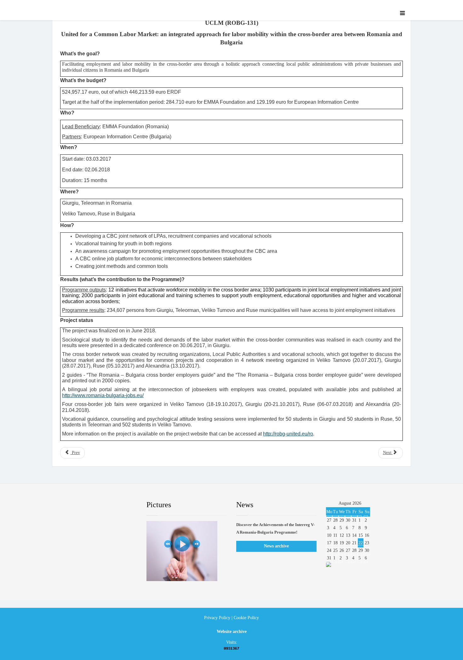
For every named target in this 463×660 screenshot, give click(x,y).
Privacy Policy (217, 617)
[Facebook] (66, 505)
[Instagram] (123, 505)
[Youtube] (104, 505)
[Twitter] (85, 505)
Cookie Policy (246, 617)
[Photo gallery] (186, 551)
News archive (276, 546)
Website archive (232, 631)
